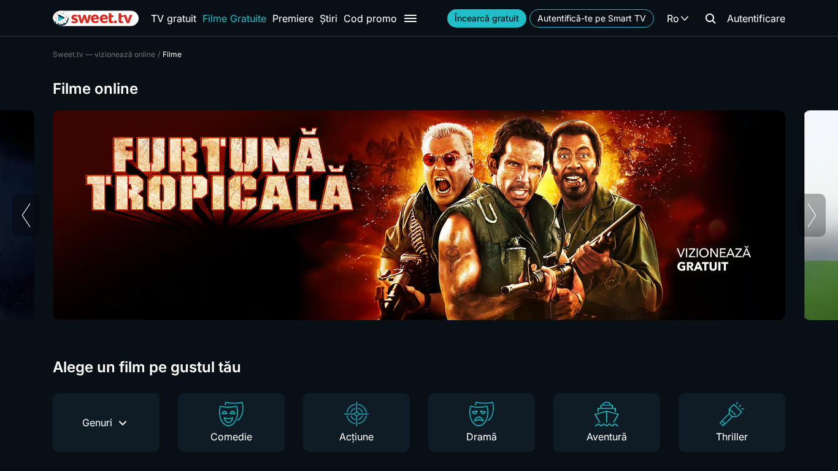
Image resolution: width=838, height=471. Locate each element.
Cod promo (370, 18)
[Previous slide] (26, 215)
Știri (328, 18)
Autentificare (756, 18)
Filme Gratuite (234, 18)
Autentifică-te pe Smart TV (591, 18)
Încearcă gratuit (487, 18)
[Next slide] (812, 215)
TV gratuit (173, 18)
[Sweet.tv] (96, 18)
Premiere (292, 18)
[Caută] (710, 18)
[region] (419, 215)
